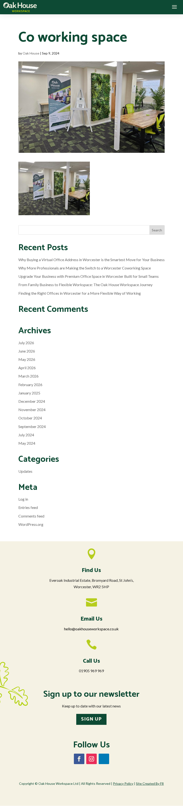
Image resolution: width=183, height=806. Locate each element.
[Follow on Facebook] (79, 759)
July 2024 (26, 435)
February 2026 (30, 384)
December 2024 (31, 401)
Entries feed (28, 507)
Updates (25, 471)
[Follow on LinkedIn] (104, 759)
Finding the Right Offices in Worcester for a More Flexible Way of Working (79, 293)
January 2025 (29, 393)
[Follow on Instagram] (91, 759)
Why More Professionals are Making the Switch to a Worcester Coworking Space (84, 268)
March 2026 (28, 376)
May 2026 (26, 359)
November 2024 (32, 409)
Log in (23, 499)
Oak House (31, 53)
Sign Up (91, 719)
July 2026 (26, 342)
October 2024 (30, 418)
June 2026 (26, 351)
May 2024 (26, 443)
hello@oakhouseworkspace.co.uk (91, 629)
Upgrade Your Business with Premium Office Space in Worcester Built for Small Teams (88, 276)
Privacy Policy (123, 783)
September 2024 (32, 426)
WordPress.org (30, 524)
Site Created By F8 (150, 783)
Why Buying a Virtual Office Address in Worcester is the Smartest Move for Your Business (91, 259)
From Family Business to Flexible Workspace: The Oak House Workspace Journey (85, 284)
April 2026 (27, 367)
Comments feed (31, 516)
